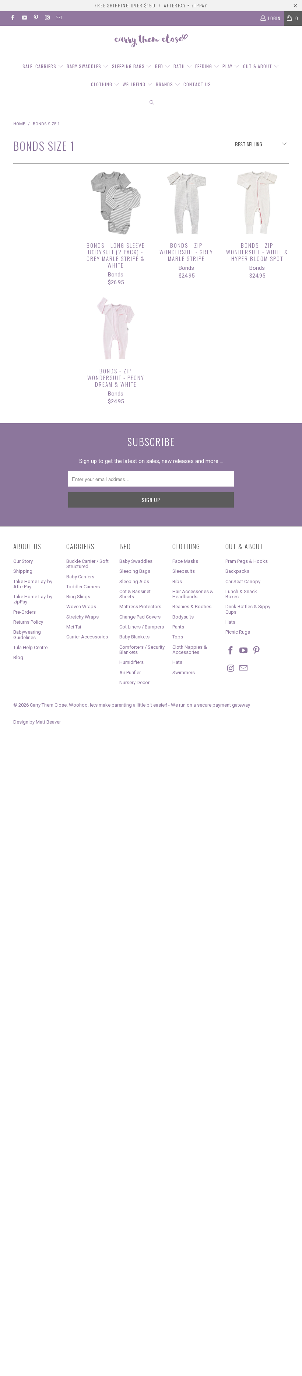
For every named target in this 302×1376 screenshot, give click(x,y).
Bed (160, 66)
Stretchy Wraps (82, 617)
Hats (177, 662)
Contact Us (197, 84)
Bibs (177, 581)
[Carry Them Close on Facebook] (12, 18)
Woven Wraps (81, 606)
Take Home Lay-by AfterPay (32, 584)
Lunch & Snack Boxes (241, 594)
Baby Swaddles (85, 66)
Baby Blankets (134, 637)
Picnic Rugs (237, 632)
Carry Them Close (48, 705)
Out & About (258, 66)
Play (228, 66)
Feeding (204, 66)
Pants (178, 627)
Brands (165, 84)
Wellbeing (135, 84)
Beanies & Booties (191, 606)
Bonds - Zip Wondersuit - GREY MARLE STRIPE (186, 202)
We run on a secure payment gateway (210, 705)
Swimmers (183, 672)
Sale (27, 66)
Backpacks (237, 571)
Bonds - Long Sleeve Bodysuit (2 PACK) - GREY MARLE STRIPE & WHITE (115, 202)
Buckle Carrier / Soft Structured (87, 563)
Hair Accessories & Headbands (192, 594)
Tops (177, 637)
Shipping (22, 571)
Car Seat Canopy (242, 581)
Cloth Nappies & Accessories (189, 649)
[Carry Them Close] (151, 41)
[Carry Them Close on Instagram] (47, 18)
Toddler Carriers (83, 586)
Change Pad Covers (140, 617)
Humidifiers (131, 662)
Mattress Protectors (140, 606)
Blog (18, 657)
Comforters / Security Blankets (142, 649)
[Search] (152, 103)
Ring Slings (78, 596)
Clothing (102, 84)
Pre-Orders (24, 612)
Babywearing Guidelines (27, 634)
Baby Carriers (80, 576)
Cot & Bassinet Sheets (135, 594)
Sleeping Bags (129, 66)
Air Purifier (130, 672)
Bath (179, 66)
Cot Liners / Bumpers (141, 627)
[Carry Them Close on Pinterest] (35, 18)
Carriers (46, 66)
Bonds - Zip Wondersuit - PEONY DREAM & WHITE (115, 328)
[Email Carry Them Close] (58, 18)
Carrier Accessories (87, 637)
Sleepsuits (183, 571)
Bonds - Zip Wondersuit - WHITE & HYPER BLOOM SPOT (257, 202)
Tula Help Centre (30, 647)
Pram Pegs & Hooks (246, 561)
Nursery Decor (134, 682)
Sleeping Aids (134, 581)
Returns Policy (28, 622)
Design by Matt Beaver (37, 722)
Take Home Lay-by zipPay (32, 599)
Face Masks (185, 561)
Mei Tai (73, 627)
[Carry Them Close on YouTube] (24, 18)
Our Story (23, 561)
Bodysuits (183, 617)
